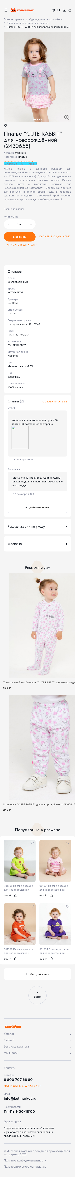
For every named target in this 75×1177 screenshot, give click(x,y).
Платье (22, 156)
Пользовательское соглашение (25, 1166)
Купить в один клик (54, 236)
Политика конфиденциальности (25, 1160)
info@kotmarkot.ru (20, 1098)
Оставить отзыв (54, 401)
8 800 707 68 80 (18, 1080)
